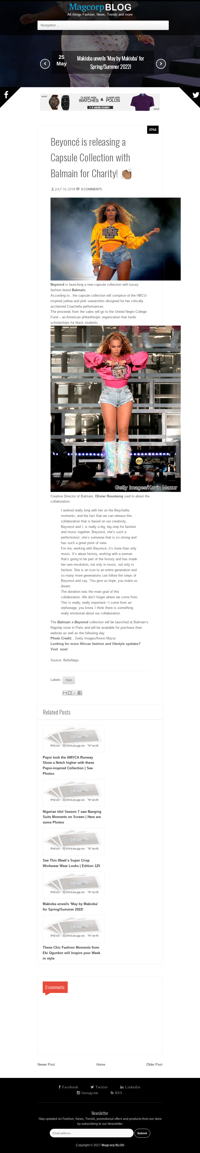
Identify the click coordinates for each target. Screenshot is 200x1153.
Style (153, 129)
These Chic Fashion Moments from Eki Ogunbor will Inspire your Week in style (71, 952)
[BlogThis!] (69, 693)
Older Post (154, 1064)
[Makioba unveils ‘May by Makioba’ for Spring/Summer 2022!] (100, 86)
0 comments (91, 189)
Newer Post (46, 1064)
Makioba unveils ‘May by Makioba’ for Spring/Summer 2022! (110, 62)
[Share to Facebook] (79, 693)
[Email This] (64, 693)
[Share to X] (74, 693)
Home (100, 1064)
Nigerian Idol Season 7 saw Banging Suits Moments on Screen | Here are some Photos (72, 817)
